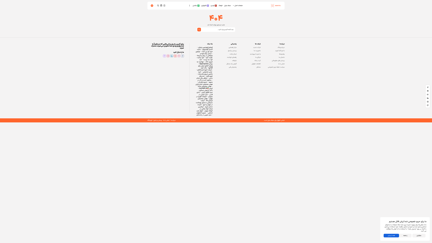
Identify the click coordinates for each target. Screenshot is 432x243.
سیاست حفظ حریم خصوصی (276, 67)
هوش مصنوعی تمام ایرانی (204, 84)
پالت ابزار (204, 68)
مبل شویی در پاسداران (203, 115)
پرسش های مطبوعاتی (278, 61)
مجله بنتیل (227, 5)
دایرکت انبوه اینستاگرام (204, 70)
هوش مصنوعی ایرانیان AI (205, 99)
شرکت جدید (257, 47)
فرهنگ (220, 5)
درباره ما (173, 120)
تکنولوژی (204, 5)
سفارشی (419, 235)
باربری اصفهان (201, 113)
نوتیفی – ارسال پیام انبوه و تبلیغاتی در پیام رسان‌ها (204, 53)
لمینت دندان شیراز (205, 106)
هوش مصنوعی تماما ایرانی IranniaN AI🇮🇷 (205, 87)
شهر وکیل (209, 76)
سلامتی (195, 5)
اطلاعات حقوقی (256, 64)
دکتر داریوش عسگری (206, 90)
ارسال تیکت (233, 54)
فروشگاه (149, 120)
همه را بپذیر (391, 235)
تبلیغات (234, 61)
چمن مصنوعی (207, 72)
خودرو (212, 5)
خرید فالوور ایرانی (207, 92)
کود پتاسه (200, 57)
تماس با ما (281, 64)
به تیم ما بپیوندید (255, 54)
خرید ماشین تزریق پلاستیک (205, 73)
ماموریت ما (257, 51)
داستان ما (282, 57)
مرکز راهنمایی (233, 47)
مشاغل (258, 67)
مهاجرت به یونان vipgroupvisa (205, 63)
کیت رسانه (257, 61)
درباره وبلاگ (281, 47)
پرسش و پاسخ (232, 51)
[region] (405, 229)
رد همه (405, 235)
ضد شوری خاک (206, 60)
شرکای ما (258, 57)
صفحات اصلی (238, 5)
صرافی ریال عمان (202, 78)
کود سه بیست (208, 59)
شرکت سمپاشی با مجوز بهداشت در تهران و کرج (204, 102)
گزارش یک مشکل (231, 64)
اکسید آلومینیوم (207, 49)
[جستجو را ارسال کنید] (199, 29)
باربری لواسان (202, 82)
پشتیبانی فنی (233, 67)
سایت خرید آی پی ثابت (205, 50)
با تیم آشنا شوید (280, 51)
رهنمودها (282, 54)
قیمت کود (209, 57)
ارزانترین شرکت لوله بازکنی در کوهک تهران (205, 109)
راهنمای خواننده (232, 57)
